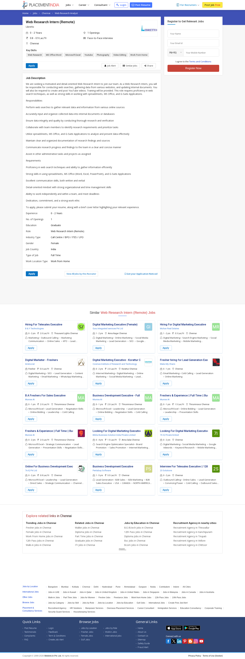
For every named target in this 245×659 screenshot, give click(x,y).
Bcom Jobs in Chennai (136, 545)
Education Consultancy (190, 608)
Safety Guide (144, 643)
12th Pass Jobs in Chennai (40, 540)
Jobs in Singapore (151, 592)
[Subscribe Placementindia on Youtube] (201, 641)
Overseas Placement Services (120, 608)
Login (122, 4)
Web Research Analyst (66, 13)
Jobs (68, 4)
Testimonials (30, 632)
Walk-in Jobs (54, 598)
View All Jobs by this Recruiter (81, 273)
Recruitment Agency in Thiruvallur (191, 527)
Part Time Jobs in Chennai (89, 536)
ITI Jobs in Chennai (85, 545)
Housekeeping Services (84, 612)
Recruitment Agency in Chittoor (190, 545)
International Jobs (157, 603)
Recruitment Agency (57, 608)
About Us (142, 632)
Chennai (46, 13)
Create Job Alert (56, 639)
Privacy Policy (194, 656)
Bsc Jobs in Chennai (134, 540)
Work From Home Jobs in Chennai (44, 536)
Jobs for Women (87, 598)
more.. (122, 549)
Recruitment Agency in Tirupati (189, 536)
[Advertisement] (122, 291)
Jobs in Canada (189, 592)
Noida (153, 587)
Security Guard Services (59, 612)
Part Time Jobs (70, 598)
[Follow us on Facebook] (168, 641)
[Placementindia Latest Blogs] (190, 641)
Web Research (35, 55)
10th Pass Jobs (179, 598)
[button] (149, 65)
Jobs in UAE (53, 592)
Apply (31, 65)
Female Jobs (87, 636)
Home (25, 13)
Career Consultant (146, 608)
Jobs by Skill (73, 603)
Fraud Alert (143, 647)
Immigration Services (167, 608)
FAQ (26, 639)
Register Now (193, 68)
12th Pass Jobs (162, 598)
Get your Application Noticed (142, 273)
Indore (176, 587)
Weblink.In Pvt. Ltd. (53, 656)
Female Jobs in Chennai (38, 532)
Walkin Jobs (111, 632)
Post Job (212, 4)
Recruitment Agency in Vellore (189, 540)
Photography (103, 55)
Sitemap (142, 639)
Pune (118, 587)
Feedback (53, 632)
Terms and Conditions (200, 61)
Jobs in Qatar (86, 592)
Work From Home (138, 55)
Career (83, 4)
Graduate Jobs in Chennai (88, 540)
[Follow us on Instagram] (195, 641)
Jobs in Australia (206, 592)
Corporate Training (213, 608)
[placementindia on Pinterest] (184, 641)
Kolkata (75, 587)
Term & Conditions (57, 636)
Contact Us (143, 636)
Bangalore (53, 587)
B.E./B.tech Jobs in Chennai (138, 527)
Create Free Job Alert (178, 603)
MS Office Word (53, 55)
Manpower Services (94, 608)
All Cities (187, 587)
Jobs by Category (56, 603)
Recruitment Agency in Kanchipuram (192, 532)
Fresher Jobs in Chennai (38, 527)
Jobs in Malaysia (170, 592)
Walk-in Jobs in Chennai (38, 545)
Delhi (96, 587)
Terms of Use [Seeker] (212, 656)
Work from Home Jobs (141, 598)
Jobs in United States (129, 592)
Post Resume (142, 4)
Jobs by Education (124, 603)
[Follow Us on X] (173, 641)
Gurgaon (143, 587)
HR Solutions (76, 608)
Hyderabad (107, 587)
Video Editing (119, 55)
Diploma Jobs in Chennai (88, 532)
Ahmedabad (129, 587)
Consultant (101, 4)
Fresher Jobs (104, 598)
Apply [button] (31, 347)
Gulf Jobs (141, 603)
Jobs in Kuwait (69, 592)
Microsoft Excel (73, 55)
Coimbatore (164, 587)
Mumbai (64, 587)
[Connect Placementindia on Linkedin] (179, 641)
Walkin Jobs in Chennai (87, 527)
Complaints (29, 636)
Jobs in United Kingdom (106, 592)
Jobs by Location (105, 603)
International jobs (113, 636)
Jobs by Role (88, 603)
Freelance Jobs (121, 598)
